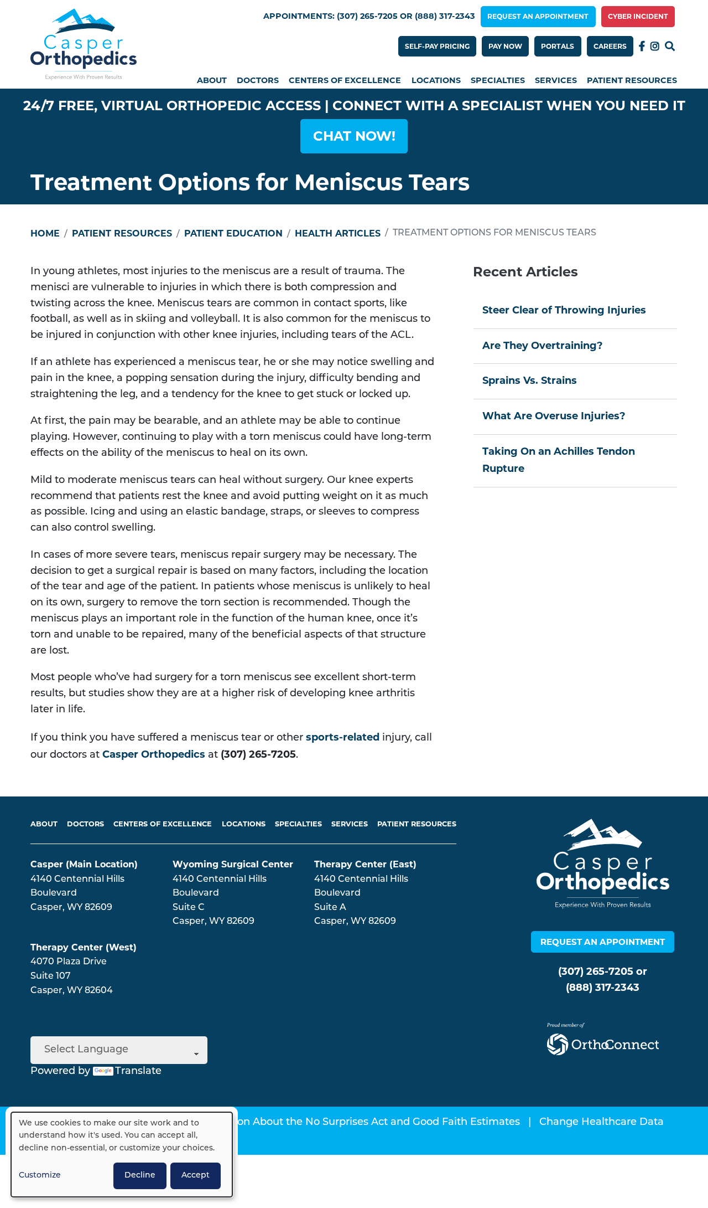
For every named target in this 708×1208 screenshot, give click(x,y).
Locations (436, 80)
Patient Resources (632, 80)
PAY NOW (505, 46)
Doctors (258, 80)
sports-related (342, 737)
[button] (353, 136)
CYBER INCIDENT (638, 16)
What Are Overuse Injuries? (554, 416)
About (212, 80)
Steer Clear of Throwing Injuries (564, 310)
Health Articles (338, 233)
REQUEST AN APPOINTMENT (538, 16)
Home (45, 233)
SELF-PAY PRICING (437, 46)
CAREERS (610, 46)
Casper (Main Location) (84, 864)
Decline (139, 1175)
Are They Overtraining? (542, 346)
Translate (138, 1072)
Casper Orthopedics (153, 754)
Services (556, 80)
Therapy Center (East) (365, 864)
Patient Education (233, 233)
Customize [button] (40, 1175)
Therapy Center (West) (83, 947)
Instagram (654, 46)
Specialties (498, 80)
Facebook (642, 46)
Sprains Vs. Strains (529, 380)
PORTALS (557, 46)
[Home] (83, 44)
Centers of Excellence (345, 80)
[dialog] (121, 1154)
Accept (195, 1175)
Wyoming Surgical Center (233, 864)
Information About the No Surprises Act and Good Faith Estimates (355, 1123)
